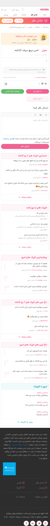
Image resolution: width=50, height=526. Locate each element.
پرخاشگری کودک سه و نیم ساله (37, 395)
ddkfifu (45, 177)
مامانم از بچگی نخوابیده (38, 276)
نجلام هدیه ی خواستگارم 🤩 (37, 316)
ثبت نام (3, 9)
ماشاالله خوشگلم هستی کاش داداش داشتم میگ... (29, 216)
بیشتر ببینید (26, 197)
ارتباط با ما (20, 497)
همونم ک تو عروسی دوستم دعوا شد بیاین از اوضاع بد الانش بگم (31, 265)
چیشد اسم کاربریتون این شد (37, 351)
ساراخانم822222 (37, 270)
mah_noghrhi (43, 164)
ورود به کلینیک (26, 422)
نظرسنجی (8, 20)
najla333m (44, 321)
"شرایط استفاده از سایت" (19, 444)
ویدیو (6, 14)
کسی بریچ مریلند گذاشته (26, 50)
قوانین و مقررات (41, 497)
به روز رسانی (37, 98)
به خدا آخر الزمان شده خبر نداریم (36, 235)
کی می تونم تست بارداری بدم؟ (36, 405)
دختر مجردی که (42, 213)
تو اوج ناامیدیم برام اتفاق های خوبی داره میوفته (30, 160)
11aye (41, 365)
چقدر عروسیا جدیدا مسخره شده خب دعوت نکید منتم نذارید (29, 372)
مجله (45, 14)
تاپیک (19, 20)
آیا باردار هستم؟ (42, 414)
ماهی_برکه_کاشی (42, 330)
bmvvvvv (44, 190)
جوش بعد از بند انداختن (39, 224)
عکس (15, 14)
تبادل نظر (34, 14)
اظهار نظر (36, 91)
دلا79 (41, 290)
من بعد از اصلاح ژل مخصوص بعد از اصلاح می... (30, 227)
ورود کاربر (15, 9)
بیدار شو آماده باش (41, 326)
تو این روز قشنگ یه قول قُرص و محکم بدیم (31, 361)
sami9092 (39, 355)
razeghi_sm (38, 378)
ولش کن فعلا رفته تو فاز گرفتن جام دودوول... (31, 238)
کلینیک (23, 14)
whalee (40, 280)
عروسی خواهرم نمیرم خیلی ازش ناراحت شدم (30, 286)
